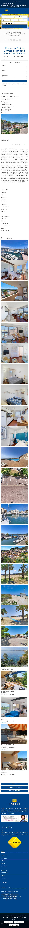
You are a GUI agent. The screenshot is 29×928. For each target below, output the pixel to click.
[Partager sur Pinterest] (14, 40)
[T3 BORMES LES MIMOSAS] (14, 680)
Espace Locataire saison (21, 5)
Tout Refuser (19, 922)
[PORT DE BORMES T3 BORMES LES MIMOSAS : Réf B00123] (14, 124)
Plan (24, 144)
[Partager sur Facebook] (8, 40)
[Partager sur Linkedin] (17, 40)
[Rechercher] (14, 26)
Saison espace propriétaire (7, 5)
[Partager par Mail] (20, 40)
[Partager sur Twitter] (11, 40)
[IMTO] (9, 10)
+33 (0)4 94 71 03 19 (15, 6)
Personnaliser (8, 922)
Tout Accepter (14, 925)
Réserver (14, 81)
